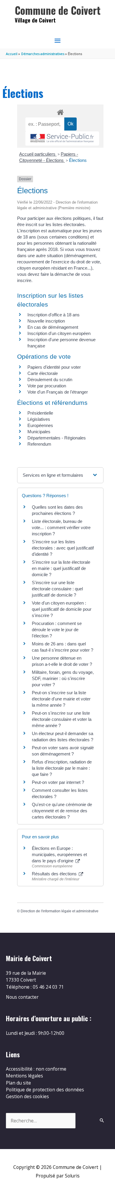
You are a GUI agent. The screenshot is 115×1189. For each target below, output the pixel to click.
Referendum (39, 444)
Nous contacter (22, 997)
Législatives (38, 419)
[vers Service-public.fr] (62, 138)
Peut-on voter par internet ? (58, 782)
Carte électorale (42, 373)
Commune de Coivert (58, 10)
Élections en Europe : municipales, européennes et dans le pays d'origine (59, 854)
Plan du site (18, 1083)
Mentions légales (24, 1075)
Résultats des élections (55, 873)
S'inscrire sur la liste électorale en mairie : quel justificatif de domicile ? (61, 568)
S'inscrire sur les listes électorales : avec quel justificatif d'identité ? (63, 548)
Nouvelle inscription (46, 320)
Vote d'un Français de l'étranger (57, 391)
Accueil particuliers (38, 154)
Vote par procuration (46, 385)
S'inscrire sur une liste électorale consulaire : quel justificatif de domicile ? (57, 588)
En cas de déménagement (52, 327)
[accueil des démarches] (60, 111)
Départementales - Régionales (56, 437)
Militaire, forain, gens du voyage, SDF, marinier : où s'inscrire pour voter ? (63, 678)
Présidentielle (40, 412)
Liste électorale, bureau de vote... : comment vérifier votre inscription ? (61, 527)
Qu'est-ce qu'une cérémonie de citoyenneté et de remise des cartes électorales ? (62, 810)
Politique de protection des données (45, 1089)
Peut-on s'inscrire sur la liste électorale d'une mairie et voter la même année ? (61, 699)
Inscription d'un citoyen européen (59, 333)
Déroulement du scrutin (49, 379)
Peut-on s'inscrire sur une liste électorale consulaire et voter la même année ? (61, 719)
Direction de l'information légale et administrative (59, 911)
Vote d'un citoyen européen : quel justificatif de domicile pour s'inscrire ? (61, 609)
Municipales (38, 431)
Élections (78, 160)
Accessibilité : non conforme (36, 1069)
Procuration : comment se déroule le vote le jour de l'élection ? (57, 629)
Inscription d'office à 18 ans (53, 314)
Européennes (40, 425)
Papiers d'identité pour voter (54, 367)
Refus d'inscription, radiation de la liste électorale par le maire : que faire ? (62, 768)
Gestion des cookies (27, 1096)
